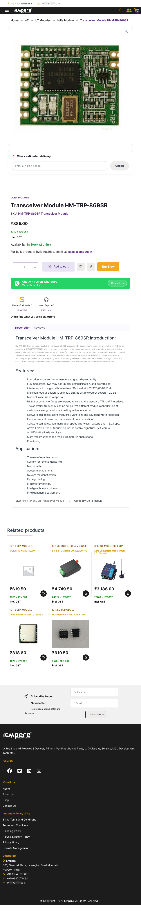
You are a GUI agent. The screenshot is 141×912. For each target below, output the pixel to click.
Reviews (39, 327)
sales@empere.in (80, 251)
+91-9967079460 (17, 878)
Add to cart (61, 266)
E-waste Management (15, 848)
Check (119, 166)
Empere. (69, 900)
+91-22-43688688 (21, 3)
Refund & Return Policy (16, 836)
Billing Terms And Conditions (19, 819)
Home (14, 20)
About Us (8, 794)
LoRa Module (65, 20)
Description (22, 327)
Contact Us (9, 805)
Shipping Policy (12, 830)
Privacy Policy (11, 842)
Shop (6, 800)
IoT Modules (43, 20)
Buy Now (108, 266)
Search (121, 10)
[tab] (22, 327)
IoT (27, 20)
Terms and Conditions (15, 825)
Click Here (22, 310)
